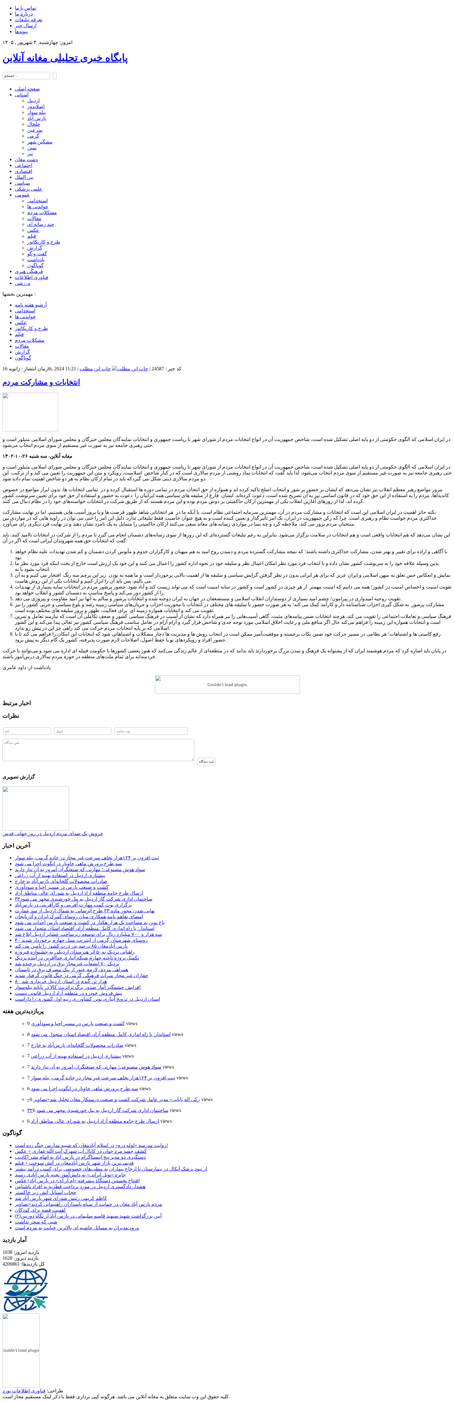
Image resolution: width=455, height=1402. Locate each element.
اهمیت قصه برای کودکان (41, 1210)
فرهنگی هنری (29, 271)
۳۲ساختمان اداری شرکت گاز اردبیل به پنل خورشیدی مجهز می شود (83, 899)
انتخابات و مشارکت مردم (41, 382)
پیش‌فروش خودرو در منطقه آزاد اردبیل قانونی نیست (68, 993)
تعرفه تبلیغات (28, 19)
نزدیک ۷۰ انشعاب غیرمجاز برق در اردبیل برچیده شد (67, 963)
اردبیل (33, 100)
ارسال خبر (26, 25)
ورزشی (22, 283)
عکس (33, 230)
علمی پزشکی (28, 189)
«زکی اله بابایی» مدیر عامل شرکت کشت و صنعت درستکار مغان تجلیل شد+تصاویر (113, 1099)
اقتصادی (23, 171)
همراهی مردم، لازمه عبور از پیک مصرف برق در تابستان (71, 969)
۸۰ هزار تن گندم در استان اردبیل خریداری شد (61, 981)
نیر (30, 153)
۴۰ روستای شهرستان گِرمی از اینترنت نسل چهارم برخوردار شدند (81, 940)
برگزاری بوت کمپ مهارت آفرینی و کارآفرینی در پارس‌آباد (73, 904)
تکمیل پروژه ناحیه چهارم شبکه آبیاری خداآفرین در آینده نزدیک (77, 957)
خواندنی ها (37, 206)
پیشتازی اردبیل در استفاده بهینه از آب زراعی (60, 875)
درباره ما (24, 13)
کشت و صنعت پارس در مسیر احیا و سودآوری (62, 887)
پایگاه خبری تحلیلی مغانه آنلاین (65, 57)
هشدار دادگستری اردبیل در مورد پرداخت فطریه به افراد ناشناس (80, 1186)
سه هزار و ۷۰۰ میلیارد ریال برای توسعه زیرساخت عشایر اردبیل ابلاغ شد (88, 934)
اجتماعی (23, 165)
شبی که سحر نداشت (36, 1221)
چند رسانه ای (40, 224)
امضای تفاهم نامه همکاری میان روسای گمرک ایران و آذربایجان (79, 916)
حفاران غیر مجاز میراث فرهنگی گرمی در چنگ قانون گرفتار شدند (81, 975)
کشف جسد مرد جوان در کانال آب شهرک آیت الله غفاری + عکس (81, 1151)
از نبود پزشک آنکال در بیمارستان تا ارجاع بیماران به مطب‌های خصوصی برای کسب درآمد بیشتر (111, 1168)
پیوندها (21, 31)
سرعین (34, 130)
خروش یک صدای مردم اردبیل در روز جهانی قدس (52, 833)
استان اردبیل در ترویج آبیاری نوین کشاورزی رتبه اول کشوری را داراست (87, 999)
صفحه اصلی (27, 88)
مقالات (34, 218)
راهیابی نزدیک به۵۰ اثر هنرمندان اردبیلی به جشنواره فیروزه (75, 952)
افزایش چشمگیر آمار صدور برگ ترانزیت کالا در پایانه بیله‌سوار (78, 987)
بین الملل (24, 177)
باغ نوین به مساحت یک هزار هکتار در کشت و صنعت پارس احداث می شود (90, 922)
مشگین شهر (40, 141)
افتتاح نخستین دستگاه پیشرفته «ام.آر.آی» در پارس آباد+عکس (77, 1180)
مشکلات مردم (42, 212)
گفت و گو (37, 253)
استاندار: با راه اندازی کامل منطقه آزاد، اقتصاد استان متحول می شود (84, 928)
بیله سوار (36, 112)
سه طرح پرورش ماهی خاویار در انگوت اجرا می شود (68, 863)
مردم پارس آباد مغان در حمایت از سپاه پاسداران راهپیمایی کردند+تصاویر (88, 1204)
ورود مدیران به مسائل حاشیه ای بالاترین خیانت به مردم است (77, 1227)
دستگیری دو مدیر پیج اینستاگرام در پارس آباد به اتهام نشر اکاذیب (80, 1157)
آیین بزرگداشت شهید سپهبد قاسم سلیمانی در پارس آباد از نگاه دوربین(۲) (88, 1216)
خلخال (33, 124)
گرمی (33, 136)
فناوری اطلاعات (31, 277)
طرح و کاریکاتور (43, 242)
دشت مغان (26, 159)
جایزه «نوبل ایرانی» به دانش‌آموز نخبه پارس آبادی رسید (70, 1174)
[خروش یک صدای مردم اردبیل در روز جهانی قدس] (35, 828)
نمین (32, 147)
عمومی (22, 194)
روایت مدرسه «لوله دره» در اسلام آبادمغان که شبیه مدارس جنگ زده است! (91, 1145)
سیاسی (22, 183)
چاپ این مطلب (95, 368)
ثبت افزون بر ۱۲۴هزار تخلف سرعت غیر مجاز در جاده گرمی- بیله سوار (87, 857)
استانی (21, 94)
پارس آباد (36, 118)
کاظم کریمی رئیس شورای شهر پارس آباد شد (61, 1198)
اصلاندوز (36, 106)
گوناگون (35, 265)
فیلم (31, 236)
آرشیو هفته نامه (31, 304)
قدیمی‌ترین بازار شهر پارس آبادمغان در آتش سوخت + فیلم (74, 1163)
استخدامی (37, 200)
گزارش (34, 247)
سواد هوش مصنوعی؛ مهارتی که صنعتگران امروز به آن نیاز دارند (80, 869)
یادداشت (36, 259)
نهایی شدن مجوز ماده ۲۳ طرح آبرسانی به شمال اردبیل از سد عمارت (85, 910)
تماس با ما (25, 8)
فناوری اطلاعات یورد (24, 1390)
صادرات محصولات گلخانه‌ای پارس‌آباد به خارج (61, 881)
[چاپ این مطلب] (130, 368)
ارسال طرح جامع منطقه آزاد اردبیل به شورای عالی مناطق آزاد (79, 893)
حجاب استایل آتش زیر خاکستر (45, 1192)
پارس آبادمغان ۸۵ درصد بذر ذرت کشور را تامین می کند (71, 946)
